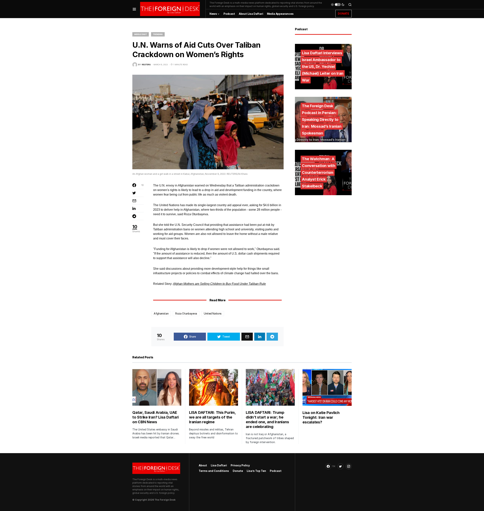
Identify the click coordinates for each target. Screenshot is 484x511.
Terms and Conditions (214, 470)
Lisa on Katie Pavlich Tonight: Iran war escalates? (321, 417)
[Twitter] (340, 466)
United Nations (213, 313)
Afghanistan (161, 313)
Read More (217, 300)
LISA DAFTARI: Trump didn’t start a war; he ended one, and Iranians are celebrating (267, 419)
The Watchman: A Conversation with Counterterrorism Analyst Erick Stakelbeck (318, 172)
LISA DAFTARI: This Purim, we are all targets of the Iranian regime (212, 417)
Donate (238, 470)
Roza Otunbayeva (186, 313)
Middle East (140, 34)
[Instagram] (349, 466)
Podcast (276, 470)
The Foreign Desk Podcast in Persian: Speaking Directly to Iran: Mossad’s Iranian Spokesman (321, 119)
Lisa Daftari (219, 465)
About (203, 465)
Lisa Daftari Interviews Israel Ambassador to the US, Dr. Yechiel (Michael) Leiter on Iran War (322, 66)
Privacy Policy (240, 465)
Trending (158, 34)
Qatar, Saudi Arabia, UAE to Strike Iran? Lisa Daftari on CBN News (155, 417)
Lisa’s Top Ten (256, 470)
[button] (134, 9)
